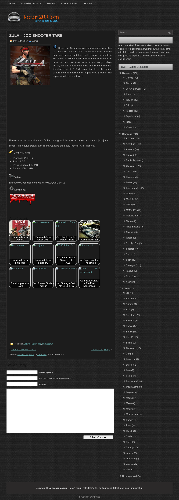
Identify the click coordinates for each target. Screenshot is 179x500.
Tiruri (128, 276)
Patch (129, 94)
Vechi (129, 281)
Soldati (129, 436)
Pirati (128, 425)
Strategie (130, 265)
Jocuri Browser (133, 88)
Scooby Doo (132, 243)
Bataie (129, 155)
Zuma (129, 469)
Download (36, 344)
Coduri (129, 83)
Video (129, 127)
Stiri (128, 105)
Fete (128, 370)
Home (12, 3)
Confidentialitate (31, 3)
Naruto (129, 221)
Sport (128, 259)
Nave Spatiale (133, 226)
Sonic (129, 254)
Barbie (129, 326)
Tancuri (129, 270)
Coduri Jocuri (69, 3)
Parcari (129, 419)
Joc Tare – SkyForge (100, 349)
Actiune (26, 344)
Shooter (130, 248)
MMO (129, 204)
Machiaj (130, 397)
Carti (128, 353)
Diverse (130, 177)
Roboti (129, 237)
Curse (129, 171)
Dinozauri (130, 359)
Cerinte (129, 77)
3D (127, 292)
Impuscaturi (47, 344)
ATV (128, 309)
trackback (41, 354)
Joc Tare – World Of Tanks (23, 349)
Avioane (130, 149)
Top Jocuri (131, 116)
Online (125, 288)
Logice (129, 392)
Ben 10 (129, 337)
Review (129, 99)
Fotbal (129, 182)
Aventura (130, 143)
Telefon (129, 110)
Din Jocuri (127, 73)
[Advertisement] (60, 112)
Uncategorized (129, 476)
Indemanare (132, 386)
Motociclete (132, 215)
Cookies (87, 3)
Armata (129, 303)
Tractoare (130, 458)
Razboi (129, 232)
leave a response (25, 354)
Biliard (129, 342)
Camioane (131, 166)
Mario (129, 193)
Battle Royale (133, 160)
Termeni (51, 3)
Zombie (130, 464)
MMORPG (131, 210)
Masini (129, 199)
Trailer (129, 121)
